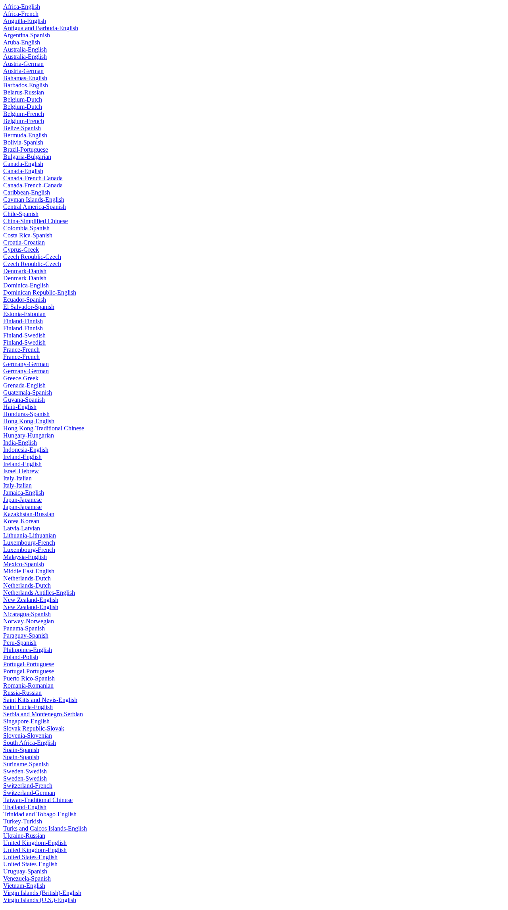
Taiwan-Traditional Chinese (38, 799)
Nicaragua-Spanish (27, 614)
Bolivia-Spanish (23, 142)
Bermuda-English (25, 135)
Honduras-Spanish (26, 414)
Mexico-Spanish (23, 564)
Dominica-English (26, 285)
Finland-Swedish (24, 335)
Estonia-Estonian (24, 313)
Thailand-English (24, 807)
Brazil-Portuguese (25, 149)
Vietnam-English (24, 885)
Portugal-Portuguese (28, 664)
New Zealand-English (30, 599)
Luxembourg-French (29, 542)
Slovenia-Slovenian (27, 735)
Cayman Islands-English (33, 199)
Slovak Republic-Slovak (33, 728)
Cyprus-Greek (21, 249)
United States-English (30, 857)
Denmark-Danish (24, 271)
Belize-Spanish (22, 128)
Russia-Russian (22, 692)
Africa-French (20, 13)
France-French (21, 349)
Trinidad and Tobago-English (40, 814)
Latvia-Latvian (21, 528)
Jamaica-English (23, 492)
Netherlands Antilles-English (39, 592)
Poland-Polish (20, 657)
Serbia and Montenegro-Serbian (43, 714)
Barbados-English (25, 85)
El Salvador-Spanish (28, 306)
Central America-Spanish (34, 206)
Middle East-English (28, 571)
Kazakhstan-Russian (28, 514)
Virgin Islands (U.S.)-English (39, 900)
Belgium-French (23, 113)
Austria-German (23, 63)
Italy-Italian (17, 478)
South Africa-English (29, 742)
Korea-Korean (21, 521)
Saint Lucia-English (28, 707)
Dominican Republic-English (39, 292)
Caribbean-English (26, 192)
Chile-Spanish (20, 213)
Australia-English (25, 49)
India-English (20, 442)
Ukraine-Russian (24, 835)
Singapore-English (26, 721)
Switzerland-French (27, 785)
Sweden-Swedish (25, 771)
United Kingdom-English (35, 842)
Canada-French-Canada (33, 178)
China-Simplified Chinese (35, 221)
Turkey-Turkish (22, 821)
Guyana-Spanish (24, 399)
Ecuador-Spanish (24, 299)
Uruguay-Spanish (25, 871)
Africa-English (21, 6)
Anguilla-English (24, 20)
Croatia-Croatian (24, 242)
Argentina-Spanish (26, 35)
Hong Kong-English (28, 421)
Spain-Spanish (21, 749)
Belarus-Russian (23, 92)
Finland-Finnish (23, 321)
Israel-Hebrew (21, 471)
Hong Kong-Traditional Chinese (43, 428)
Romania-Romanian (28, 685)
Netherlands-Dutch (27, 578)
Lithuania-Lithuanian (29, 535)
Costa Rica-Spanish (27, 235)
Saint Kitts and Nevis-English (40, 699)
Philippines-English (27, 649)
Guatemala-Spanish (27, 392)
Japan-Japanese (22, 499)
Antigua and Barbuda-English (40, 28)
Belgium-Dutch (22, 99)
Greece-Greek (20, 378)
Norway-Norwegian (28, 621)
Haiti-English (20, 406)
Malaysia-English (25, 556)
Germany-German (26, 364)
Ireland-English (22, 456)
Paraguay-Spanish (25, 635)
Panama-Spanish (24, 628)
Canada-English (23, 163)
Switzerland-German (29, 792)
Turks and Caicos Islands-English (45, 828)
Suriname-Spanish (26, 764)
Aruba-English (21, 42)
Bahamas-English (25, 78)
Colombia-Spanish (26, 228)
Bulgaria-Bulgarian (27, 156)
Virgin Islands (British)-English (42, 892)
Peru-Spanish (20, 642)
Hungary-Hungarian (28, 435)
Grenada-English (24, 385)
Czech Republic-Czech (32, 256)
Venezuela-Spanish (27, 878)
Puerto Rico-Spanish (29, 678)
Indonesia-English (25, 449)
